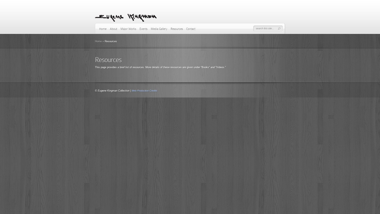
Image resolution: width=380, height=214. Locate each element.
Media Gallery (159, 29)
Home (102, 29)
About (113, 29)
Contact (190, 29)
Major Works (128, 29)
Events (143, 29)
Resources (177, 29)
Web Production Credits (144, 90)
